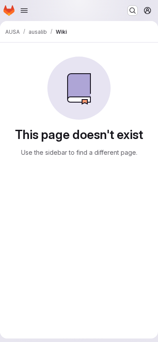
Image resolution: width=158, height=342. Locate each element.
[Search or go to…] (132, 10)
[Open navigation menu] (24, 11)
